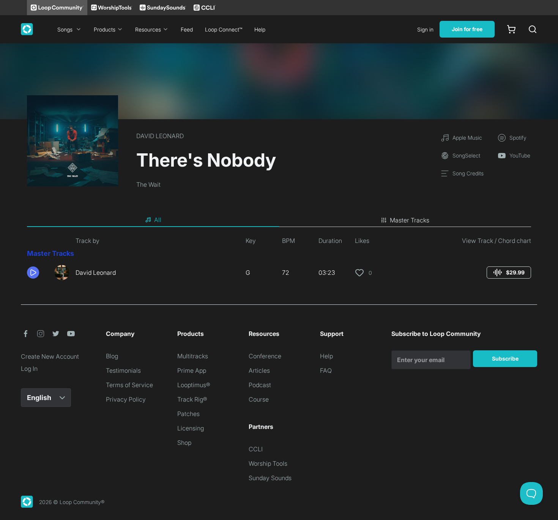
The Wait (148, 184)
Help (259, 29)
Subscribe (505, 358)
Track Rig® (192, 399)
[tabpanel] (279, 261)
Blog (112, 356)
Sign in (425, 29)
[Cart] (511, 29)
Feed (187, 29)
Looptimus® (193, 385)
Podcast (260, 385)
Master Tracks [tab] (409, 220)
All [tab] (157, 220)
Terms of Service (129, 385)
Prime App (191, 370)
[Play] (33, 272)
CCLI (256, 449)
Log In (29, 368)
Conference (265, 356)
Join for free (467, 29)
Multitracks (192, 356)
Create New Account (50, 356)
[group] (509, 272)
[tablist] (279, 220)
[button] (37, 272)
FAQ (326, 370)
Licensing (190, 428)
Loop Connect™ (223, 29)
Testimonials (123, 370)
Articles (259, 370)
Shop (184, 442)
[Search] (532, 29)
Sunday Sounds (270, 478)
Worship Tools (268, 463)
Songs (65, 29)
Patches (188, 414)
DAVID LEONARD (160, 136)
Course (259, 399)
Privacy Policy (126, 399)
